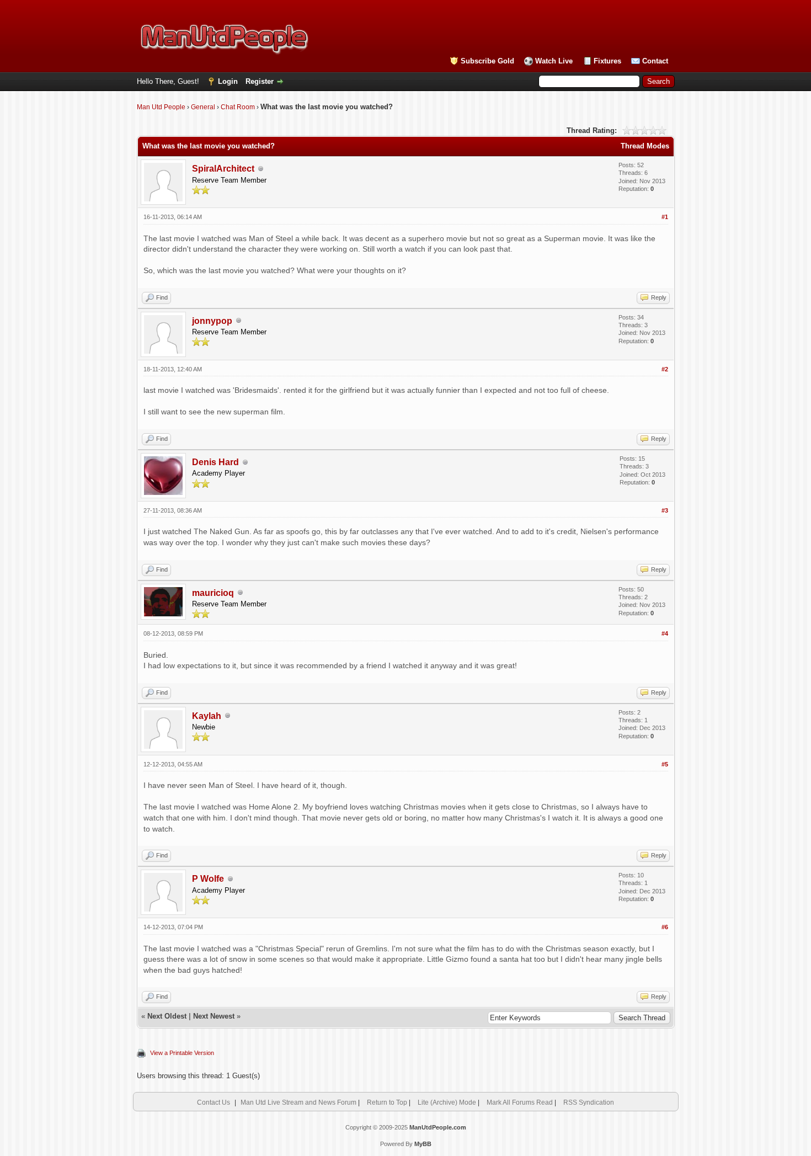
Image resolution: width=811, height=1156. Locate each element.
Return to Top (387, 1102)
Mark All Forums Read (520, 1102)
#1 (664, 217)
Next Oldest (166, 1016)
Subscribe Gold (487, 61)
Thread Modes (645, 146)
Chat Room (238, 107)
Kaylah (206, 716)
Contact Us (213, 1102)
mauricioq (213, 593)
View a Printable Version (182, 1053)
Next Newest (213, 1016)
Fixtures (607, 61)
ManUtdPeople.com (437, 1127)
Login (228, 81)
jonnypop (212, 321)
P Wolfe (208, 878)
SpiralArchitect (223, 168)
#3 (664, 510)
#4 (664, 633)
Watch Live (554, 61)
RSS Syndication (588, 1102)
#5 (664, 764)
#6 (664, 927)
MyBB (422, 1144)
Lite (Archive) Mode (447, 1102)
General (203, 107)
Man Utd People (161, 107)
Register (260, 81)
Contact (655, 61)
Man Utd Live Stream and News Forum (298, 1102)
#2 (664, 369)
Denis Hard (215, 462)
